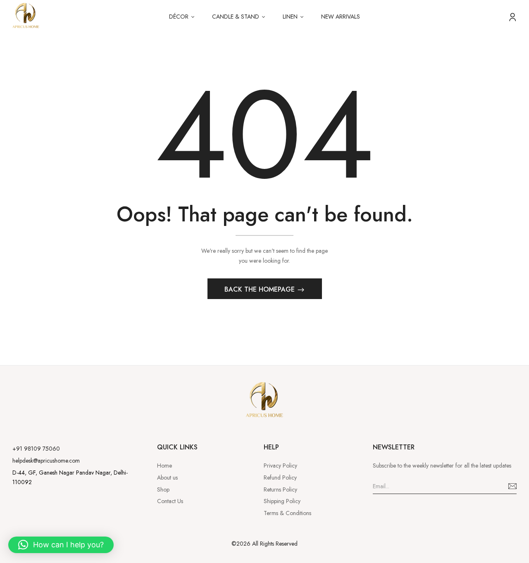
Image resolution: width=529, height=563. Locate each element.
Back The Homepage (260, 289)
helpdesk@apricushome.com (46, 460)
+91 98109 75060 (36, 448)
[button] (61, 545)
